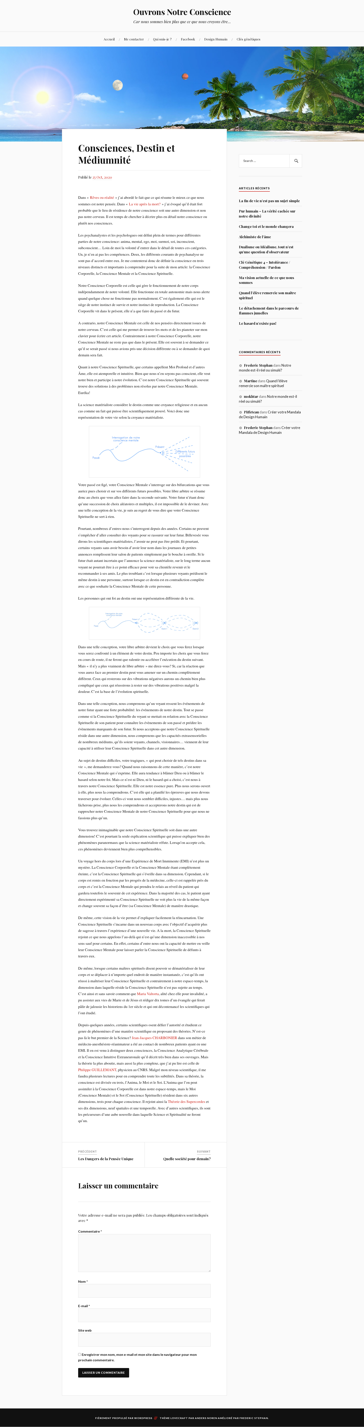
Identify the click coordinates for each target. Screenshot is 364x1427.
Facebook (188, 39)
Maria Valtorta (148, 993)
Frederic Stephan (254, 1418)
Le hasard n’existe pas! (257, 323)
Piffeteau (251, 412)
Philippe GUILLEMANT (97, 1069)
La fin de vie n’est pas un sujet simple (269, 200)
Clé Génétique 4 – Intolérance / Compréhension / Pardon (264, 265)
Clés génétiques (248, 39)
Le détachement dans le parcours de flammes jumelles (269, 310)
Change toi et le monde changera (266, 226)
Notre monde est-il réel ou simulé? (265, 367)
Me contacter (134, 39)
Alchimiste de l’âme (255, 236)
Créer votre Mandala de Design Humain (269, 430)
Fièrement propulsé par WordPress (123, 1418)
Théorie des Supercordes (186, 1101)
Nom (83, 1281)
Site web (85, 1330)
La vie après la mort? (145, 203)
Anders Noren (206, 1418)
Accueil (109, 39)
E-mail (84, 1306)
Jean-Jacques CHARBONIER (154, 1037)
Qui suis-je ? (162, 39)
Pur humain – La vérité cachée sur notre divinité (267, 213)
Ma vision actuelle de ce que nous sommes (266, 280)
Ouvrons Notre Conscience (182, 11)
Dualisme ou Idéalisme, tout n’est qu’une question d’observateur (266, 249)
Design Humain (216, 39)
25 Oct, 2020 (102, 177)
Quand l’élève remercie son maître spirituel (267, 295)
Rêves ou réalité (102, 197)
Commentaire (90, 1231)
